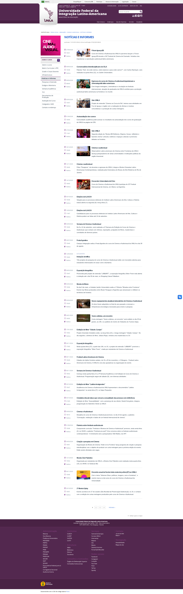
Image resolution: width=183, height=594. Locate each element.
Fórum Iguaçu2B (98, 50)
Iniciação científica (83, 257)
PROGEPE (46, 552)
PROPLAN (46, 556)
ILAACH (69, 534)
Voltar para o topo (136, 516)
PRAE (44, 550)
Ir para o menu (75, 5)
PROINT (45, 547)
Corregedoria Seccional (50, 570)
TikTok (93, 568)
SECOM (45, 559)
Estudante (139, 22)
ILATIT (69, 541)
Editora (69, 552)
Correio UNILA (95, 536)
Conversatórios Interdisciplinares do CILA (92, 67)
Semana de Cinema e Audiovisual (89, 224)
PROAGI (45, 554)
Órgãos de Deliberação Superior (77, 561)
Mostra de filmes (82, 284)
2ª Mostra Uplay (82, 488)
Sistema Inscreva (96, 547)
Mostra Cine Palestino (84, 458)
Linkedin (94, 561)
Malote (93, 541)
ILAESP (69, 536)
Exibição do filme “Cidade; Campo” (89, 330)
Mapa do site (134, 6)
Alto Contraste (123, 6)
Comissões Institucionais (75, 564)
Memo (93, 545)
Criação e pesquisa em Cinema (88, 442)
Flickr (139, 16)
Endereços (110, 22)
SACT (44, 561)
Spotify (93, 570)
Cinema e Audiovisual (73, 32)
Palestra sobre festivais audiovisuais (90, 425)
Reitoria (45, 534)
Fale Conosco (101, 22)
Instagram (141, 16)
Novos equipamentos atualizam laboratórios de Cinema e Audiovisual (117, 301)
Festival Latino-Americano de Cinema (90, 357)
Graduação (63, 32)
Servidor (131, 22)
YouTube (133, 16)
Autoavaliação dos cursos (86, 116)
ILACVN (69, 538)
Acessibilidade (120, 542)
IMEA (68, 548)
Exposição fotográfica (85, 270)
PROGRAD (46, 541)
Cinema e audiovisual (99, 148)
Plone (67, 591)
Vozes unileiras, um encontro (102, 316)
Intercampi (94, 538)
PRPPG (45, 543)
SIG (92, 543)
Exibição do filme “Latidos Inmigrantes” (91, 384)
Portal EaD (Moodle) (97, 550)
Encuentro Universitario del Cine (103, 181)
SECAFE (45, 563)
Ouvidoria (70, 554)
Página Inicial (54, 32)
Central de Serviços (97, 534)
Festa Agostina (82, 240)
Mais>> (118, 535)
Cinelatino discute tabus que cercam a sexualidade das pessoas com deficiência (106, 398)
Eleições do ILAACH (84, 197)
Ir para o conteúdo (64, 5)
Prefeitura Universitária (50, 538)
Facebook (136, 16)
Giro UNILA (96, 100)
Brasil (47, 2)
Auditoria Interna (48, 572)
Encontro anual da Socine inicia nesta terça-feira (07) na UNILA (114, 472)
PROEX (45, 545)
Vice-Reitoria (47, 536)
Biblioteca (70, 550)
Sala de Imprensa (121, 22)
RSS (141, 6)
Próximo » (112, 507)
